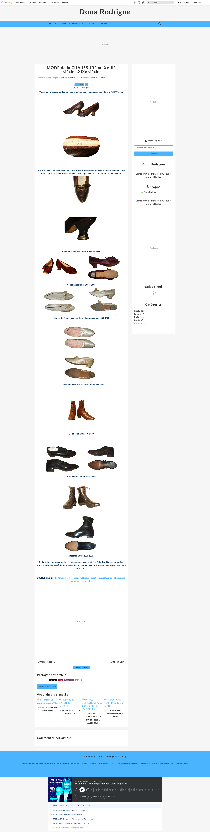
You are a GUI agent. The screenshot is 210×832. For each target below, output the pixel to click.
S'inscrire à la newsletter (47, 686)
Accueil (53, 24)
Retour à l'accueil (81, 667)
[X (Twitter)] (138, 2)
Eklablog (122, 756)
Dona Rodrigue (105, 12)
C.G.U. (113, 763)
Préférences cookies (182, 763)
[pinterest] (142, 2)
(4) (139, 317)
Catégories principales (72, 24)
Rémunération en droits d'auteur (128, 763)
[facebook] (134, 2)
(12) (139, 311)
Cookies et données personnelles (162, 763)
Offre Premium (145, 763)
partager (97, 796)
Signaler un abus (103, 763)
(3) (139, 324)
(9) (139, 314)
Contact (104, 24)
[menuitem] (52, 24)
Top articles (84, 763)
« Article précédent (46, 662)
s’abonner (83, 796)
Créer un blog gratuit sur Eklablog (68, 763)
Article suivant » (118, 662)
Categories (56, 77)
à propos (111, 796)
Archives (91, 24)
